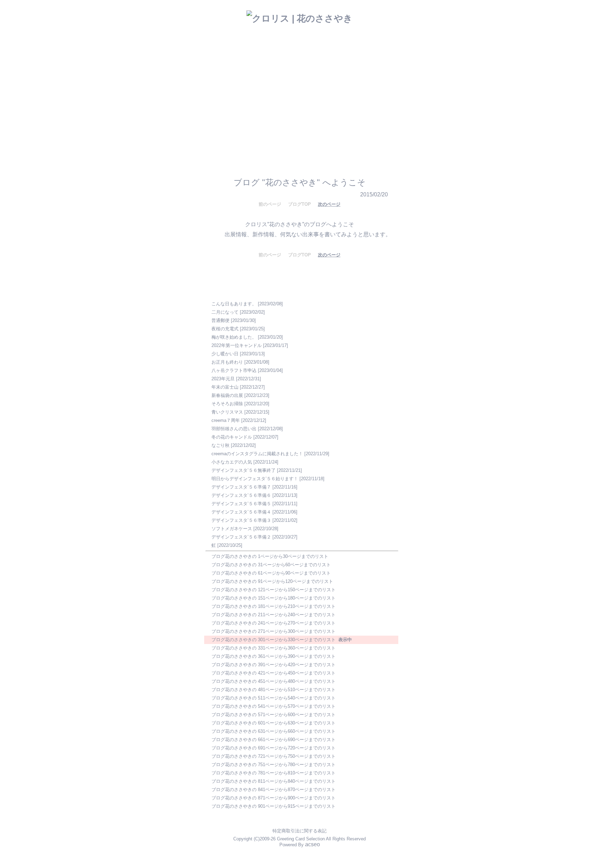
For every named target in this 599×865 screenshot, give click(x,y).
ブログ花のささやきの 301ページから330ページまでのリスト (273, 639)
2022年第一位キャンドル (236, 345)
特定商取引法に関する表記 (299, 830)
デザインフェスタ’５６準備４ (241, 512)
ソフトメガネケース (231, 528)
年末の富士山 (224, 387)
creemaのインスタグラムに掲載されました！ (257, 453)
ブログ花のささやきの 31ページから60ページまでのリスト (271, 564)
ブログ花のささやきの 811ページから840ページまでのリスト (273, 781)
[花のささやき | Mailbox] (295, 113)
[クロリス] (281, 133)
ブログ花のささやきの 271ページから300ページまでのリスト (273, 631)
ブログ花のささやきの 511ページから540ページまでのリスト (273, 698)
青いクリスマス (227, 412)
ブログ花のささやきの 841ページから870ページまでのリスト (273, 789)
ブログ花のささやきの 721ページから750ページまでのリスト (273, 756)
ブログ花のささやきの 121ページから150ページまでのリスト (273, 589)
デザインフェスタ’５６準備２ (241, 537)
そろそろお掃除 (227, 403)
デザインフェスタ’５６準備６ (241, 495)
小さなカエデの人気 (231, 462)
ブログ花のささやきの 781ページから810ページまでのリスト (273, 772)
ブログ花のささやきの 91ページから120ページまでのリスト (272, 581)
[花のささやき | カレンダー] (356, 99)
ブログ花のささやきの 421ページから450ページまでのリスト (273, 673)
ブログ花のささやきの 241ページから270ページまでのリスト (273, 623)
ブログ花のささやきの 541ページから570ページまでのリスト (273, 706)
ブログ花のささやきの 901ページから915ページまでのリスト (273, 806)
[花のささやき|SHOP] (318, 100)
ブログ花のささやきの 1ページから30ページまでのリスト (269, 556)
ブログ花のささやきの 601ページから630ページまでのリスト (273, 723)
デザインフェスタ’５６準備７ (241, 487)
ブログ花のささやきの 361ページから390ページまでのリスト (273, 656)
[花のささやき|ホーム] (232, 104)
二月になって (224, 312)
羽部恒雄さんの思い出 (234, 428)
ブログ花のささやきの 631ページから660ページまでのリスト (273, 731)
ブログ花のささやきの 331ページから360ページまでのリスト (273, 648)
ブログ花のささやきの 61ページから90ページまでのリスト (271, 573)
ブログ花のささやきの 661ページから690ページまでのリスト (273, 739)
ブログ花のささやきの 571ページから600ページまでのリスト (273, 714)
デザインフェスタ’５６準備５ (241, 503)
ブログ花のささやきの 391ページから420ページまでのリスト (273, 664)
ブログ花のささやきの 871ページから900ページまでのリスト (273, 797)
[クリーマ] (338, 133)
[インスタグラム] (241, 133)
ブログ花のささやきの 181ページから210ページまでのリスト (273, 606)
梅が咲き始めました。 (234, 337)
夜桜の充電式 (224, 328)
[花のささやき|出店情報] (278, 101)
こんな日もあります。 (234, 303)
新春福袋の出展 (227, 395)
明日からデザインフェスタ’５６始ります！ (254, 478)
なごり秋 (220, 445)
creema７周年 (225, 420)
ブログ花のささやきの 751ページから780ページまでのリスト (273, 764)
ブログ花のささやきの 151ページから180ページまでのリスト (273, 598)
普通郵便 (220, 320)
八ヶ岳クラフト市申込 (234, 370)
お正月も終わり (227, 362)
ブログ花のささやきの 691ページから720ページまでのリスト (273, 747)
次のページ (329, 204)
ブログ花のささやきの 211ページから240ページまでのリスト (273, 614)
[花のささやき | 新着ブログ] (265, 115)
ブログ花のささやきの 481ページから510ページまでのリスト (273, 689)
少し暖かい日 (224, 353)
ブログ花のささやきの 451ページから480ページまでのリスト (273, 681)
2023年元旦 (223, 378)
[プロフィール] (328, 113)
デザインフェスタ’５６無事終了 (243, 470)
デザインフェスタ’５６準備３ (241, 520)
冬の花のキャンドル (231, 437)
